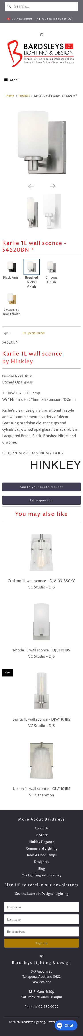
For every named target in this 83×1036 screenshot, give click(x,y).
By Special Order (34, 333)
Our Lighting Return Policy (42, 875)
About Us (42, 828)
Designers (41, 862)
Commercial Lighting (41, 848)
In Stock (41, 835)
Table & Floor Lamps (42, 855)
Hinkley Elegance (41, 842)
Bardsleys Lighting (32, 1022)
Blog (41, 869)
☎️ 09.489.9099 (19, 18)
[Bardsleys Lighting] (41, 55)
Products (25, 96)
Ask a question (41, 500)
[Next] (52, 186)
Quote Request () (57, 18)
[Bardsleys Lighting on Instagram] (41, 35)
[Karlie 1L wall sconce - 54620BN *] (41, 142)
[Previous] (31, 186)
